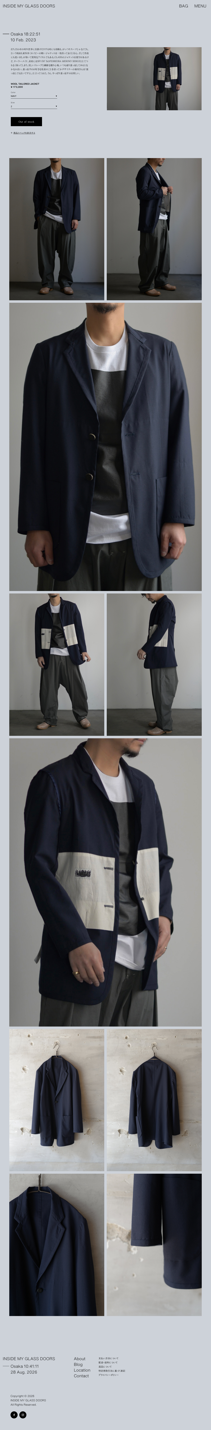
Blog (78, 1364)
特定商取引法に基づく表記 (112, 1370)
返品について (105, 1366)
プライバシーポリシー (109, 1375)
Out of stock (26, 121)
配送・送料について (108, 1362)
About (79, 1358)
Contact (81, 1375)
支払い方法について (108, 1358)
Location (82, 1370)
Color (13, 92)
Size (13, 102)
